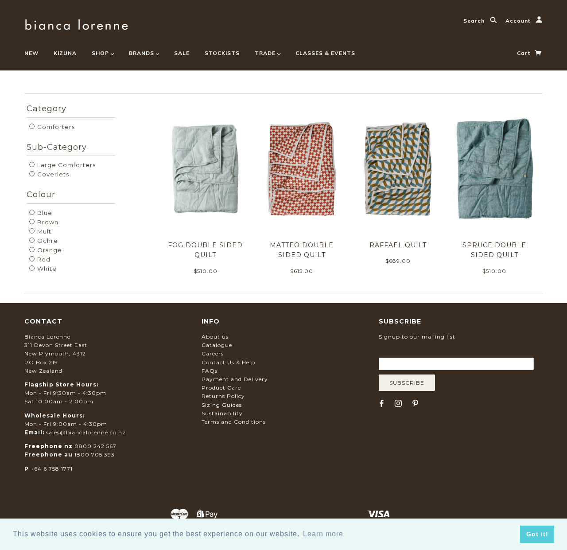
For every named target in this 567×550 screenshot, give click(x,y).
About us (215, 336)
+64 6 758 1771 (52, 468)
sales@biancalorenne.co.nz (86, 432)
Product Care (221, 387)
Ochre (46, 240)
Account (518, 20)
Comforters (55, 126)
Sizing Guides (222, 405)
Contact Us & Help (228, 362)
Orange (48, 250)
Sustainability (222, 413)
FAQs (209, 370)
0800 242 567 (95, 446)
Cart (524, 53)
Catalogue (217, 345)
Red (42, 259)
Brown (46, 222)
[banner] (76, 23)
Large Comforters (65, 164)
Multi (44, 231)
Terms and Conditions (234, 421)
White (46, 268)
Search (474, 20)
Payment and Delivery (235, 379)
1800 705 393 (94, 454)
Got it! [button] (537, 534)
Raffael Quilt (398, 245)
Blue (43, 212)
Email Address (422, 351)
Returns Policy (223, 396)
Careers (213, 353)
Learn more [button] (323, 534)
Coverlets (52, 174)
